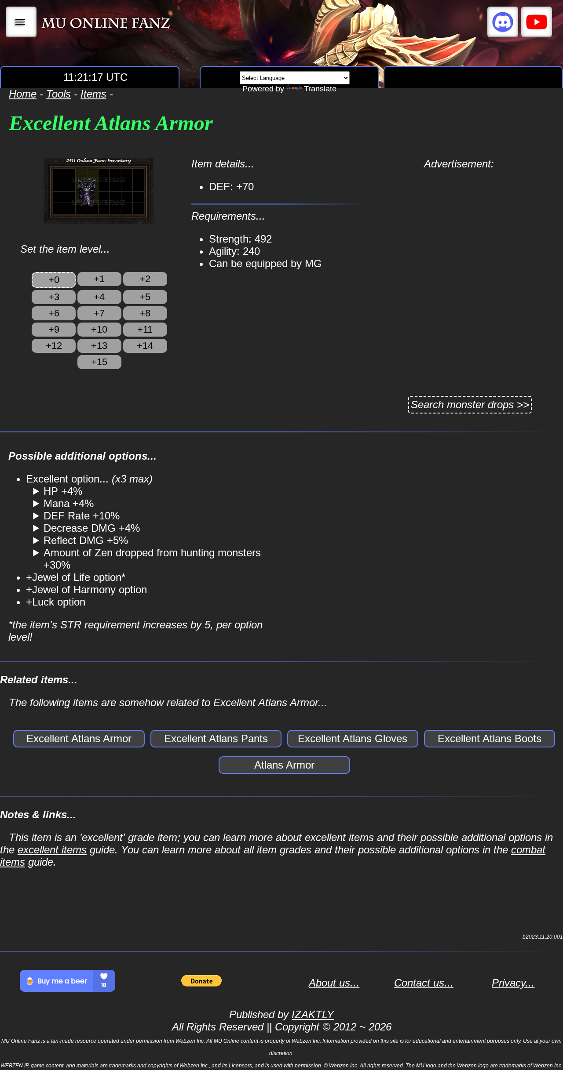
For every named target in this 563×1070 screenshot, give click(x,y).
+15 (99, 361)
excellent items (52, 850)
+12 (54, 345)
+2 (144, 278)
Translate (320, 88)
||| (21, 22)
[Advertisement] (459, 231)
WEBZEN (11, 1066)
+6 (53, 313)
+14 (145, 345)
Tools (58, 94)
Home (23, 94)
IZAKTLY (313, 1014)
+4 (99, 296)
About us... (334, 983)
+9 (53, 329)
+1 (99, 278)
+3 (53, 296)
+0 (53, 279)
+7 (99, 313)
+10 (99, 329)
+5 (144, 296)
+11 (145, 329)
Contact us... (423, 983)
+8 (144, 313)
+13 (99, 345)
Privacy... (513, 983)
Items (93, 94)
